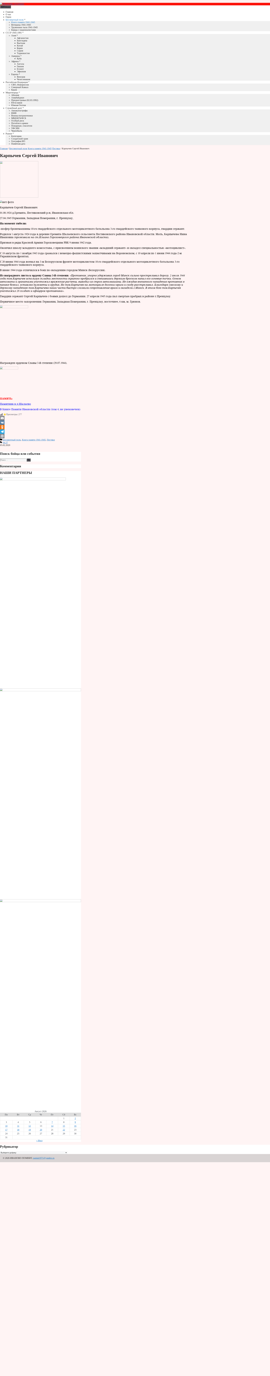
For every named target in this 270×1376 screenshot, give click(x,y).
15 (64, 1126)
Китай (20, 45)
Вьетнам (21, 43)
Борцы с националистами (23, 30)
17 (6, 1130)
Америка (15, 56)
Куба (19, 58)
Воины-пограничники (22, 115)
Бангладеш (22, 40)
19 (30, 1130)
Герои (8, 17)
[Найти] (29, 460)
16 (75, 1126)
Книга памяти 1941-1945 (23, 22)
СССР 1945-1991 (14, 32)
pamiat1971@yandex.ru (43, 1158)
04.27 (5, 442)
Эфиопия (21, 71)
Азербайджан (17, 97)
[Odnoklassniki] (94, 427)
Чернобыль (16, 131)
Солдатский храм (19, 138)
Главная (9, 12)
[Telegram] (94, 431)
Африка (15, 61)
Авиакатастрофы (19, 110)
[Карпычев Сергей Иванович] (19, 197)
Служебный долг (14, 108)
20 (41, 1130)
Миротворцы (12, 92)
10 (6, 1126)
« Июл (39, 1140)
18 (18, 1130)
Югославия (16, 102)
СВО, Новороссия (20, 85)
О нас (8, 14)
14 (52, 1126)
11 (18, 1126)
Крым (14, 90)
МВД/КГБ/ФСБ (18, 118)
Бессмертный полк (15, 20)
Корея (19, 48)
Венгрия (21, 77)
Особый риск (17, 120)
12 (30, 1126)
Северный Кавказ (19, 87)
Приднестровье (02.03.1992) (24, 100)
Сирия (20, 50)
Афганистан (23, 38)
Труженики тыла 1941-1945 (24, 27)
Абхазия (15, 95)
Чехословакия (23, 79)
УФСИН (15, 128)
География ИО (18, 141)
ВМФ (14, 113)
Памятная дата (18, 144)
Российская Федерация (17, 82)
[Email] (94, 418)
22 (64, 1130)
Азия (13, 35)
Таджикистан (23, 53)
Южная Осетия (18, 105)
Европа (14, 74)
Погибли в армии (19, 123)
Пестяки (56, 148)
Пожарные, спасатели (21, 126)
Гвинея (20, 66)
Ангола (20, 64)
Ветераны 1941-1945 (21, 25)
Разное (9, 133)
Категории (16, 136)
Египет (20, 69)
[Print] (94, 436)
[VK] (94, 422)
